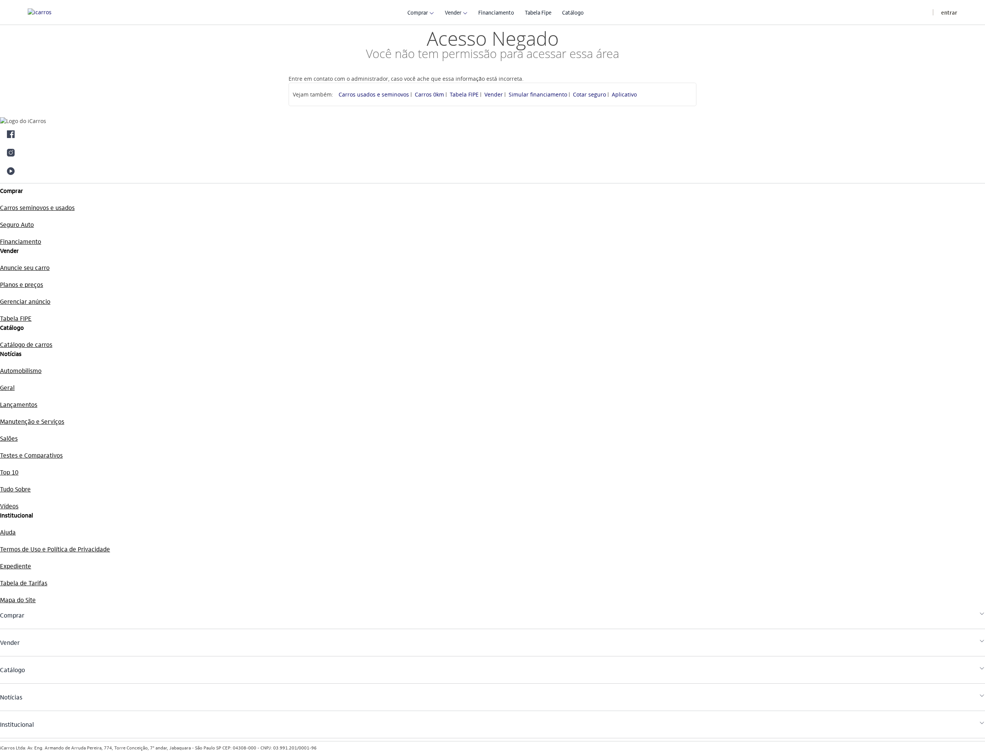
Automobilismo (21, 370)
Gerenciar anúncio (25, 301)
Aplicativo (624, 94)
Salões (9, 438)
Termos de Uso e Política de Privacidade (55, 549)
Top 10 (9, 472)
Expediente (15, 566)
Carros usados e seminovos (374, 94)
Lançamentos (18, 404)
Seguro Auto (17, 224)
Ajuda (8, 532)
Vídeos (9, 506)
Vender (493, 94)
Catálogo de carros (26, 344)
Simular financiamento (538, 94)
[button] (417, 12)
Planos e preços (21, 284)
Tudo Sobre (15, 489)
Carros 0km (429, 94)
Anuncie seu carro (25, 267)
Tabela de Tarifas (23, 583)
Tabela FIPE (464, 94)
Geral (7, 387)
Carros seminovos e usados (37, 207)
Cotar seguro (589, 94)
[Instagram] (492, 152)
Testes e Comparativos (31, 455)
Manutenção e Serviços (32, 421)
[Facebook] (492, 134)
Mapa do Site (18, 600)
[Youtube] (492, 171)
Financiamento (20, 241)
